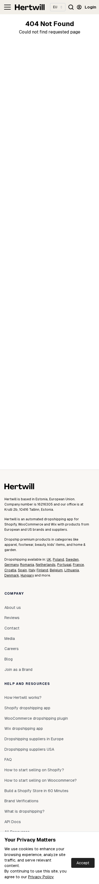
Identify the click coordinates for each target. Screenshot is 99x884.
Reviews (12, 617)
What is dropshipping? (24, 811)
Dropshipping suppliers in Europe (34, 739)
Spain (22, 570)
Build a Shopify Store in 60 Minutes (36, 791)
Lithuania (71, 570)
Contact (12, 628)
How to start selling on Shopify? (34, 770)
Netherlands (46, 565)
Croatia (10, 570)
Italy (32, 570)
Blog (8, 659)
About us (12, 607)
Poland (58, 559)
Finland (42, 570)
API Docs (12, 822)
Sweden (72, 559)
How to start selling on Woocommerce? (40, 780)
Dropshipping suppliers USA (29, 749)
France (78, 565)
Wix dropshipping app (23, 728)
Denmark (11, 575)
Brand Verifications (21, 801)
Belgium (56, 570)
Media (9, 638)
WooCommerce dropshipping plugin (36, 718)
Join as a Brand (18, 669)
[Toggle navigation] (7, 7)
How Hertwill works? (23, 697)
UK (49, 559)
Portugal (64, 565)
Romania (27, 565)
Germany (11, 565)
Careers (11, 648)
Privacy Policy (41, 877)
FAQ (8, 759)
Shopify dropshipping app (27, 708)
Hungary (27, 575)
